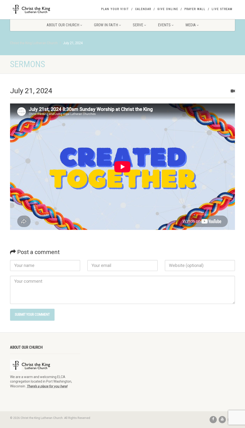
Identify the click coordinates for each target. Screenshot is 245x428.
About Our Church (63, 25)
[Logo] (45, 9)
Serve (138, 25)
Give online (167, 9)
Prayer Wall (195, 9)
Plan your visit (115, 9)
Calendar (143, 9)
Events (164, 25)
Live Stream (222, 9)
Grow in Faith (106, 25)
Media (190, 25)
